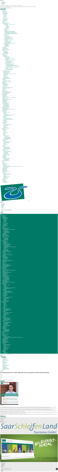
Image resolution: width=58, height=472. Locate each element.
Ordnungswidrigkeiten (6, 43)
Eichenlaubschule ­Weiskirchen (9, 64)
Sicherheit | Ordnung (5, 23)
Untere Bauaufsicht (6, 18)
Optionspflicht (6, 45)
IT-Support (2, 206)
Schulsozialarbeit (6, 85)
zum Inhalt (2, 4)
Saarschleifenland (6, 152)
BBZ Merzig (7, 58)
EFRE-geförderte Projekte (7, 148)
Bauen (3, 17)
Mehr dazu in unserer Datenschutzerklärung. (6, 210)
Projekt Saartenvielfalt (6, 159)
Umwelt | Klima (4, 157)
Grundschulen (5, 55)
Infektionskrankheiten (6, 105)
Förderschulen (6, 59)
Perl (4, 305)
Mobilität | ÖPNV (5, 122)
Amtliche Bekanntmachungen (6, 49)
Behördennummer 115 (5, 168)
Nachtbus (5, 126)
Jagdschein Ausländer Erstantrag (9, 37)
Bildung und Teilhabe (5, 91)
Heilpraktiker (6, 40)
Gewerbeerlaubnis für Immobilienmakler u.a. (10, 31)
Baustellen (5, 117)
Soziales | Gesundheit (3, 94)
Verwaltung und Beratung (7, 176)
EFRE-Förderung (6, 75)
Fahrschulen (5, 120)
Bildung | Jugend (3, 54)
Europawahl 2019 (6, 237)
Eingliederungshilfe (5, 83)
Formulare (5, 112)
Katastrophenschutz (7, 28)
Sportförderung (4, 233)
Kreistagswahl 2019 (6, 51)
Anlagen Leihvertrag (6, 77)
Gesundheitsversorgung (6, 174)
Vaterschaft (4, 89)
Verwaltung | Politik (3, 10)
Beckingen (5, 130)
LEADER (3, 145)
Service (7, 27)
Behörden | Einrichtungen (6, 167)
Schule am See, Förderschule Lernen (10, 60)
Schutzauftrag (4, 81)
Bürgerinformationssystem (6, 235)
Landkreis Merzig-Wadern (3, 417)
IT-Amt (3, 21)
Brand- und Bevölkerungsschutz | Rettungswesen (9, 24)
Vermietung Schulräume (6, 73)
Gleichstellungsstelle (5, 20)
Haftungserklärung (6, 76)
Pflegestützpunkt (4, 101)
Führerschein (5, 121)
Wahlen (3, 50)
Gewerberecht (5, 30)
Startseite (1, 354)
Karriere (4, 162)
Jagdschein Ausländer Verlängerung (9, 38)
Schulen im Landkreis (5, 241)
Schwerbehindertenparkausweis (7, 115)
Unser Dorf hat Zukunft (5, 149)
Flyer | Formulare (5, 171)
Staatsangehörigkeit (7, 46)
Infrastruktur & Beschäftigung (7, 137)
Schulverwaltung (4, 70)
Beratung (6, 136)
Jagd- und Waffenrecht (6, 34)
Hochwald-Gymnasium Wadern (9, 69)
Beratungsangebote (5, 107)
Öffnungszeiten (4, 180)
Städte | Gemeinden (5, 129)
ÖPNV (4, 123)
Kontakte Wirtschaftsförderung (7, 309)
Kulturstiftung (4, 22)
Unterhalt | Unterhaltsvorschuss (6, 92)
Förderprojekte (4, 146)
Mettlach (5, 131)
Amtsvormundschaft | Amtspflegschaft (7, 78)
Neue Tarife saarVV (6, 124)
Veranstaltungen (4, 47)
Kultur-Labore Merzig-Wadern (6, 160)
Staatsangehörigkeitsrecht (7, 44)
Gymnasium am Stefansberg (9, 68)
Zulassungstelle (4, 111)
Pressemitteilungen (6, 181)
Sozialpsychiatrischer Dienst (6, 106)
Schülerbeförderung (6, 72)
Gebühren (5, 113)
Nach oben (4, 416)
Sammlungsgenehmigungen (8, 42)
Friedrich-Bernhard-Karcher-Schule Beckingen (11, 65)
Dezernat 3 (5, 16)
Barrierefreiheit (3, 203)
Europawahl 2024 (6, 53)
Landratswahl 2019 (6, 52)
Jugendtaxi (5, 143)
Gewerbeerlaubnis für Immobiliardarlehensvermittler (11, 33)
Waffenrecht (6, 35)
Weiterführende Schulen (6, 56)
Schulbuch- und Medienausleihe (7, 244)
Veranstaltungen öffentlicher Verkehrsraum (9, 119)
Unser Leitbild (4, 357)
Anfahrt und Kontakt (5, 164)
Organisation (7, 25)
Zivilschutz (6, 29)
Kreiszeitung (5, 182)
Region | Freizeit (3, 301)
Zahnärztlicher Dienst (5, 103)
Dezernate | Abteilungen (5, 13)
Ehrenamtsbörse (4, 19)
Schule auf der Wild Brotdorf (9, 61)
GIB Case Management (7, 138)
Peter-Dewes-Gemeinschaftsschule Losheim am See (12, 67)
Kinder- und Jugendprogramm (7, 80)
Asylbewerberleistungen (5, 98)
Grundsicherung (4, 95)
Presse (2, 207)
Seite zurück (1, 416)
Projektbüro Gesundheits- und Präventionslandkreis (9, 109)
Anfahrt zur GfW (6, 139)
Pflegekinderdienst (5, 90)
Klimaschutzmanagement (7, 158)
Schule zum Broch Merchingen (9, 62)
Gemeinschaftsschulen (7, 63)
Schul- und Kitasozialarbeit (6, 84)
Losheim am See (6, 132)
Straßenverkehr (4, 116)
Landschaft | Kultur (5, 156)
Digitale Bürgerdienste (5, 170)
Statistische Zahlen (5, 359)
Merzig (4, 303)
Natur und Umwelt (6, 177)
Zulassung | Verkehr (3, 110)
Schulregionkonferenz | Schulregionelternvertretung (10, 246)
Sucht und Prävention (5, 108)
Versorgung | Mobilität (6, 125)
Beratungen (4, 82)
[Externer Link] (29, 428)
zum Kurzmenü (3, 1)
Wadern (5, 134)
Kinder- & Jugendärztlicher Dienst (6, 102)
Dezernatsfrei (5, 14)
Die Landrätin (4, 11)
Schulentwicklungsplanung (7, 71)
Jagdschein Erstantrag (7, 36)
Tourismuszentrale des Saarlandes (8, 151)
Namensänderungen (7, 41)
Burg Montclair (5, 153)
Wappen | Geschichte (5, 12)
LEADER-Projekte (6, 178)
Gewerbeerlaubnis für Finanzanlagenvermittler (10, 32)
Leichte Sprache (3, 463)
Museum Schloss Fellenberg (7, 154)
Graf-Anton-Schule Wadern (9, 66)
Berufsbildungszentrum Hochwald (10, 57)
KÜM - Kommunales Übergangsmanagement (8, 87)
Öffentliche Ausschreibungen (7, 165)
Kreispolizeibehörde (6, 231)
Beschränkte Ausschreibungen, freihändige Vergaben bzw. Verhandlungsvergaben (13, 166)
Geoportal (4, 172)
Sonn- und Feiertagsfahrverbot (7, 118)
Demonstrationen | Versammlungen (9, 39)
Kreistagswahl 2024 (6, 239)
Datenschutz (2, 465)
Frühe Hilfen (4, 79)
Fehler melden (3, 204)
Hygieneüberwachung (6, 104)
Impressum (2, 205)
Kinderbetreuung (5, 88)
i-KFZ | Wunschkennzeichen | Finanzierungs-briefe (9, 114)
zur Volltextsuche (3, 2)
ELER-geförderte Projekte (7, 147)
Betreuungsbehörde (5, 100)
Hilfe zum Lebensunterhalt (6, 96)
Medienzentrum (5, 74)
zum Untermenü (3, 3)
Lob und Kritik (4, 179)
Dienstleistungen (5, 169)
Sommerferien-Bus (6, 127)
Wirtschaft (4, 307)
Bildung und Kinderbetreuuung (7, 173)
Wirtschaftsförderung (6, 135)
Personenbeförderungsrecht (6, 128)
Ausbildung (7, 26)
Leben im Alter (5, 175)
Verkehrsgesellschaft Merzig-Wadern (8, 141)
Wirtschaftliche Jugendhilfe (6, 93)
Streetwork (4, 86)
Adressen (4, 163)
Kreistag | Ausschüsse (5, 48)
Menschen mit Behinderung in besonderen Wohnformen (9, 97)
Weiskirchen (5, 133)
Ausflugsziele (4, 155)
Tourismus (4, 150)
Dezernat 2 (5, 15)
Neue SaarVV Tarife (6, 142)
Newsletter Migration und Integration (7, 99)
